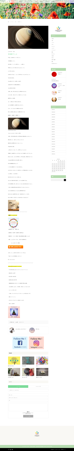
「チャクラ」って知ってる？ (61, 86)
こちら (12, 259)
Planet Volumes (13, 130)
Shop (31, 1)
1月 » (54, 171)
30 (60, 170)
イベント (53, 42)
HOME (21, 1)
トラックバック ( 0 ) (38, 386)
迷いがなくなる (24, 377)
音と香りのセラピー (54, 63)
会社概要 (52, 1)
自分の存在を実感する (55, 80)
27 (54, 170)
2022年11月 (53, 114)
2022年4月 (53, 131)
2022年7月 (53, 124)
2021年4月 (53, 151)
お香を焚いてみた (11, 377)
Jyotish (53, 38)
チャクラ (53, 48)
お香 (52, 40)
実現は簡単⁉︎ (24, 365)
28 (56, 170)
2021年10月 (53, 146)
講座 (14, 51)
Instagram (10, 449)
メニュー (26, 1)
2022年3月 (53, 134)
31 (62, 170)
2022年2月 (53, 136)
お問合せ (41, 1)
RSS (12, 449)
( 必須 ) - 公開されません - (13, 397)
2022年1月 (53, 139)
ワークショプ (53, 50)
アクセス (47, 1)
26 (52, 170)
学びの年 (59, 99)
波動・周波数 (53, 59)
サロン (53, 44)
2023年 (59, 92)
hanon (13, 322)
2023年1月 (53, 109)
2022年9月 (53, 119)
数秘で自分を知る (11, 365)
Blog (36, 1)
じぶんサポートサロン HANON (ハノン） (60, 449)
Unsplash (9, 130)
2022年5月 (53, 129)
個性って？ (38, 365)
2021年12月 (53, 141)
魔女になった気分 (39, 377)
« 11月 (52, 171)
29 (58, 170)
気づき (53, 57)
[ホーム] (8, 20)
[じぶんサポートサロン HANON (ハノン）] (37, 437)
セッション (53, 46)
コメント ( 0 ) (18, 386)
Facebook (9, 449)
